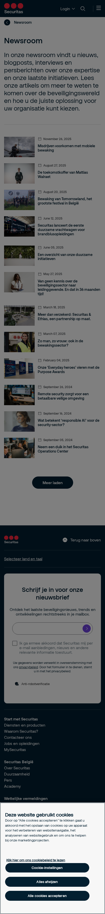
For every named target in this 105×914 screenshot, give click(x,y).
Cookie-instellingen (47, 868)
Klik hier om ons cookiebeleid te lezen (35, 860)
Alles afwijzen (47, 882)
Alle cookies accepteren (47, 896)
